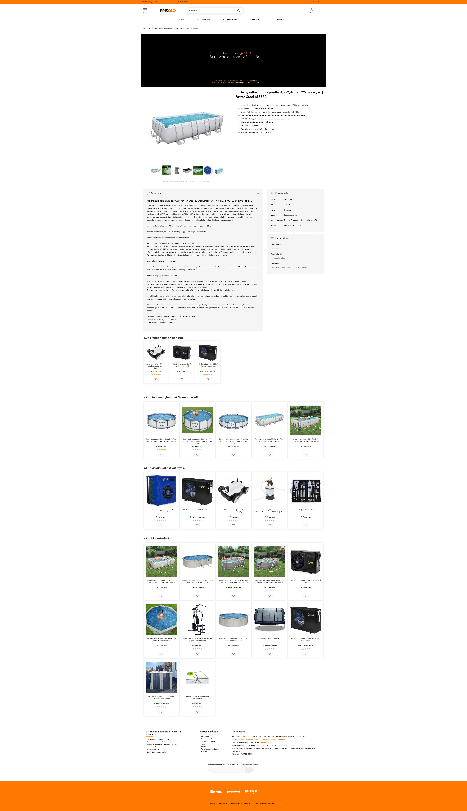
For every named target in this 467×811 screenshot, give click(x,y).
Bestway (274, 249)
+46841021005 (267, 742)
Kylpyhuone (230, 19)
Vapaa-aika (256, 19)
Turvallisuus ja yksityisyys (210, 749)
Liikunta (280, 19)
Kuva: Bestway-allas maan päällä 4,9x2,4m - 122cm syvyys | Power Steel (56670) (185, 181)
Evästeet (204, 752)
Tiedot (308, 2)
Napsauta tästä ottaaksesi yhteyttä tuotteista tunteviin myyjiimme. (258, 739)
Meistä (203, 746)
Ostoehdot (205, 736)
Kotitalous (203, 19)
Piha (181, 19)
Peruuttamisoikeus (208, 739)
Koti (144, 28)
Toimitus (204, 744)
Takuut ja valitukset (208, 741)
